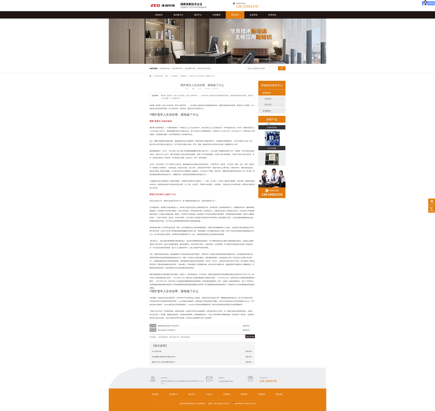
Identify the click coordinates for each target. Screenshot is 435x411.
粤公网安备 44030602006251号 (245, 403)
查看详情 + (246, 326)
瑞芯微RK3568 (190, 68)
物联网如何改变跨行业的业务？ (169, 326)
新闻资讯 (235, 15)
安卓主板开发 (163, 337)
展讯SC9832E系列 (204, 68)
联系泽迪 (272, 15)
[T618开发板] (271, 134)
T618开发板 (272, 144)
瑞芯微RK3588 (177, 68)
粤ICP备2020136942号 (222, 403)
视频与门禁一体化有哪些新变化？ (164, 362)
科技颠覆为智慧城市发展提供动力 (164, 356)
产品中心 (209, 394)
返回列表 (250, 336)
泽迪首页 (159, 15)
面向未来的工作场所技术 (166, 330)
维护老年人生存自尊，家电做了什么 (202, 76)
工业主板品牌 (185, 337)
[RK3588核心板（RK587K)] (271, 155)
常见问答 (268, 104)
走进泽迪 (253, 15)
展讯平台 (198, 15)
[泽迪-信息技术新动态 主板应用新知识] (217, 63)
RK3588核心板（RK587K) (272, 165)
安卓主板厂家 (174, 337)
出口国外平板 (156, 351)
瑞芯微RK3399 (165, 68)
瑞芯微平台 (178, 15)
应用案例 (216, 15)
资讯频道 (174, 76)
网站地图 (279, 394)
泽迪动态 (268, 98)
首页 (167, 76)
